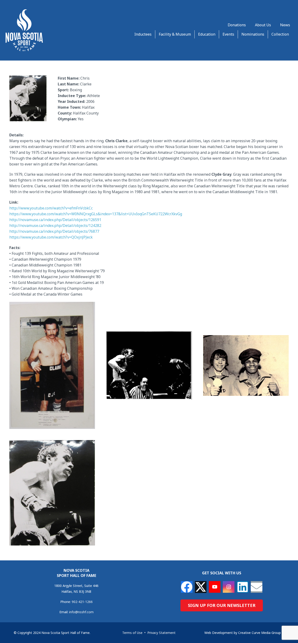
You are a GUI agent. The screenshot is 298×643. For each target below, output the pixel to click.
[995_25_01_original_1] (149, 365)
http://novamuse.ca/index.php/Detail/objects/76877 (54, 231)
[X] (201, 587)
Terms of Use (132, 632)
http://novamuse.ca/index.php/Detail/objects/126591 (55, 219)
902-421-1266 (82, 601)
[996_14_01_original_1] (52, 492)
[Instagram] (228, 587)
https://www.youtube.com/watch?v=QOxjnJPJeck (51, 237)
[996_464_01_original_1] (246, 365)
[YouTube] (214, 587)
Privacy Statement (161, 632)
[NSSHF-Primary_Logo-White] (24, 30)
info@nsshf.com (81, 612)
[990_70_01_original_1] (52, 365)
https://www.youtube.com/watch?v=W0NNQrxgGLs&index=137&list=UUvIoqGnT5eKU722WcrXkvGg (95, 213)
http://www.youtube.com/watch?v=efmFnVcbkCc (51, 208)
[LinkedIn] (242, 587)
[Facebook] (187, 587)
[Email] (256, 587)
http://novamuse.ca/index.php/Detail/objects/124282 (55, 225)
